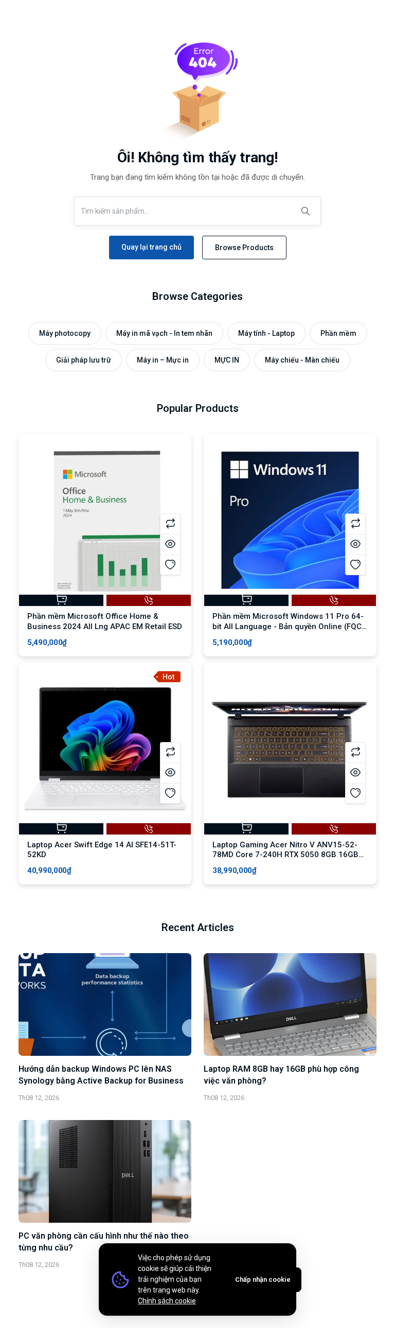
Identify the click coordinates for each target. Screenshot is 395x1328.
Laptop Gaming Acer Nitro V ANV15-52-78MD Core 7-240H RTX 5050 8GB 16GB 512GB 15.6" (285, 855)
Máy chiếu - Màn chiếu (302, 360)
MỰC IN (226, 360)
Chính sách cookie (167, 1301)
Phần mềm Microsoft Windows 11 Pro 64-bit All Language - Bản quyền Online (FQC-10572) (288, 626)
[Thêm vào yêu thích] (170, 565)
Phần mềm (338, 333)
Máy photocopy (65, 333)
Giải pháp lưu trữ (83, 360)
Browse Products (244, 247)
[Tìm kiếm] (305, 211)
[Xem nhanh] (170, 544)
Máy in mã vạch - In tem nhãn (164, 333)
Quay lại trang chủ (151, 247)
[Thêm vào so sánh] (170, 524)
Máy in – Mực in (163, 360)
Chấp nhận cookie (263, 1279)
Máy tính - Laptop (266, 333)
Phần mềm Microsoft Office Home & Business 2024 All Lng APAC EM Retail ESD (104, 621)
